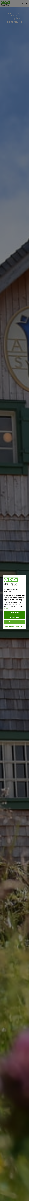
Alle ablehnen (14, 617)
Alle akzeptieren (14, 622)
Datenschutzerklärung (9, 626)
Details (6, 608)
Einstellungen (14, 612)
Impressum (19, 626)
